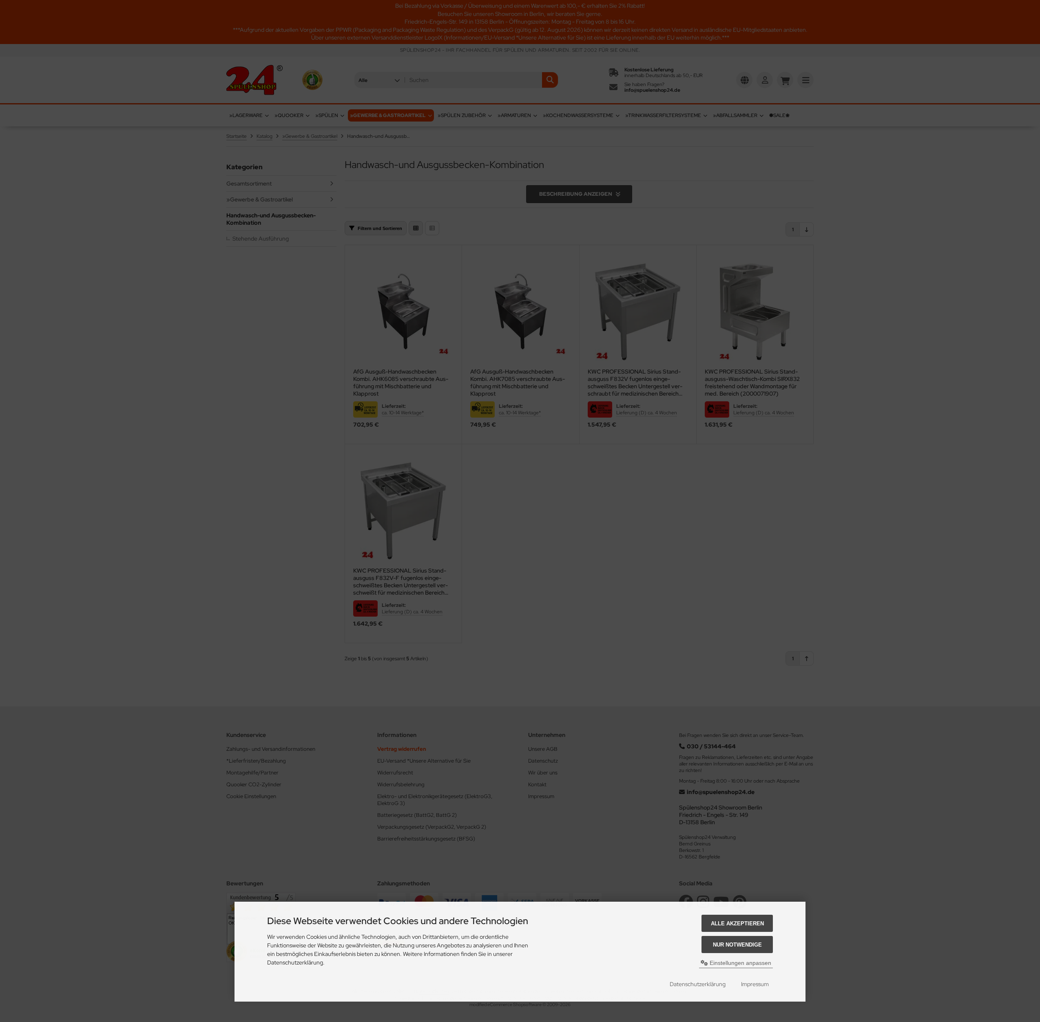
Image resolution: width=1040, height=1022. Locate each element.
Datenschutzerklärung (698, 984)
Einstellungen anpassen (739, 963)
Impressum (755, 984)
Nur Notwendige (737, 945)
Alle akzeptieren (737, 923)
